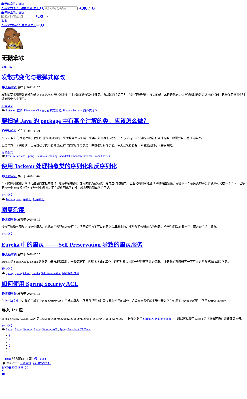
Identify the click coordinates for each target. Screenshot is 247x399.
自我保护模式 (70, 273)
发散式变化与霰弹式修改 (33, 77)
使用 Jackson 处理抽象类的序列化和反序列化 (59, 166)
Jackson (10, 199)
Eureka (36, 273)
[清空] (85, 8)
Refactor (10, 110)
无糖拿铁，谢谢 (14, 3)
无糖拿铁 (11, 87)
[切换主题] (93, 8)
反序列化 (38, 199)
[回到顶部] (3, 370)
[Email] (7, 67)
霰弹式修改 (90, 110)
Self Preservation (51, 273)
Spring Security (23, 329)
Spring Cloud (22, 273)
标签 (17, 8)
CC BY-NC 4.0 (42, 363)
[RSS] (10, 67)
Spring (30, 156)
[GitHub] (42, 8)
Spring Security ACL (46, 329)
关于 (36, 8)
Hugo (8, 358)
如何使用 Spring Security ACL (39, 284)
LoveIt (42, 358)
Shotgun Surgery (72, 110)
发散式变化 (53, 110)
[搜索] (80, 8)
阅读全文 (7, 106)
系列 (30, 8)
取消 (4, 20)
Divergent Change (34, 110)
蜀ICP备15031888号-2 (15, 367)
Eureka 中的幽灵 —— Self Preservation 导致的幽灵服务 (72, 244)
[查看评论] (3, 374)
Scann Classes (101, 156)
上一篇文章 (11, 300)
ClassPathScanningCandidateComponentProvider (64, 156)
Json (18, 199)
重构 (20, 110)
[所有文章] (12, 47)
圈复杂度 (13, 209)
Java (8, 156)
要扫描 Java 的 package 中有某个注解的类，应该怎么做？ (75, 121)
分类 (23, 8)
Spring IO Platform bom (157, 318)
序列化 (27, 199)
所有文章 (7, 8)
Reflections (18, 156)
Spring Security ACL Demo (75, 329)
